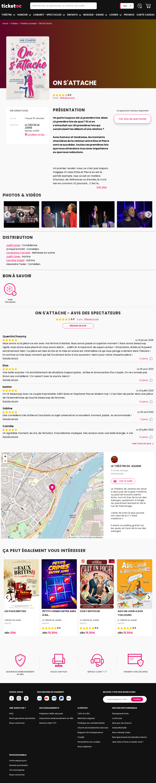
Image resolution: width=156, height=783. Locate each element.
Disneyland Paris (120, 713)
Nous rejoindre (85, 746)
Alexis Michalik (119, 727)
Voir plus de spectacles (132, 119)
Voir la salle (126, 481)
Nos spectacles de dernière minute (129, 737)
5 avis (56, 97)
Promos (129, 14)
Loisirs (114, 14)
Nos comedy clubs (121, 732)
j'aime (144, 358)
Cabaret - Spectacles (47, 14)
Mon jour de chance (121, 723)
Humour (22, 14)
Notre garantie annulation (22, 718)
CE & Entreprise (16, 770)
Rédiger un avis (67, 97)
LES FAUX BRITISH (15, 611)
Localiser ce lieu (35, 134)
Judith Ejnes (13, 245)
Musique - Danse (93, 14)
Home (5, 23)
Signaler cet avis (10, 358)
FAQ (11, 713)
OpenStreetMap (86, 537)
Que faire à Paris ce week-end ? (127, 742)
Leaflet (73, 537)
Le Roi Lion (117, 718)
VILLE (125, 6)
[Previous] (7, 214)
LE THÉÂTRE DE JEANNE (32, 126)
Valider (137, 699)
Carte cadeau (145, 14)
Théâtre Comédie (28, 23)
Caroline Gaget (15, 260)
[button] (148, 5)
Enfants (72, 14)
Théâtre (7, 14)
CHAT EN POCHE (90, 611)
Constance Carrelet (18, 252)
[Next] (148, 214)
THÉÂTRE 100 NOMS (12, 620)
